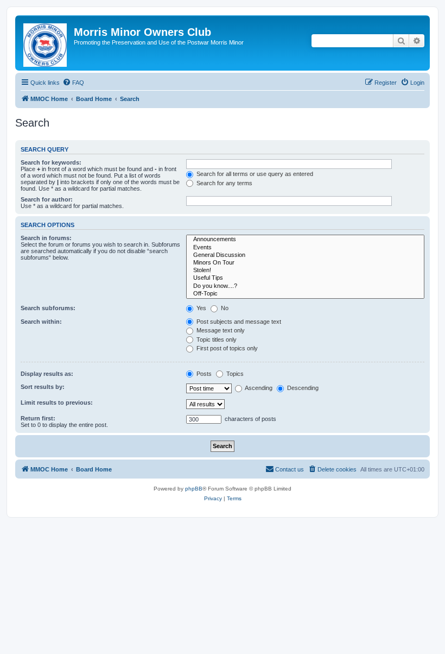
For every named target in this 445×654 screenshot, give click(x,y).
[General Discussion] (305, 255)
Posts (203, 373)
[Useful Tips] (305, 278)
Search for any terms (223, 183)
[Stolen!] (305, 270)
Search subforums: (48, 308)
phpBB (193, 489)
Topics (234, 373)
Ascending (258, 388)
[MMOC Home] (46, 43)
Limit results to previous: (57, 402)
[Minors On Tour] (305, 263)
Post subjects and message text (238, 321)
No (223, 308)
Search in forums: (46, 238)
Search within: (41, 321)
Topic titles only (216, 339)
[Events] (305, 247)
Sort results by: (43, 386)
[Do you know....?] (305, 286)
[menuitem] (73, 82)
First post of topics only (226, 348)
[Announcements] (305, 239)
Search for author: (47, 199)
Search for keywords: (51, 162)
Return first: (38, 418)
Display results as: (47, 373)
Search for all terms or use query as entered (254, 174)
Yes (200, 308)
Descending (302, 388)
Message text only (220, 330)
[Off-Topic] (305, 294)
